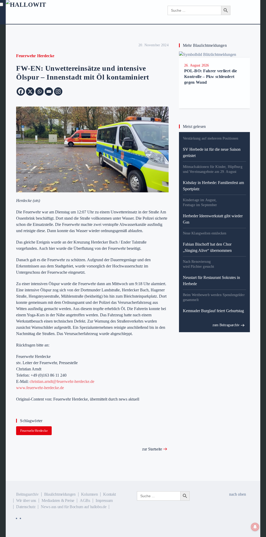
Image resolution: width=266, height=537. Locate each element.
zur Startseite (152, 449)
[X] (30, 91)
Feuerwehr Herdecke (34, 431)
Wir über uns (26, 500)
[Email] (49, 91)
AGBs (85, 500)
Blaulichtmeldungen (60, 494)
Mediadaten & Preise (58, 500)
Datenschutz (25, 507)
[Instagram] (58, 91)
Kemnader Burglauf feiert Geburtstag (213, 311)
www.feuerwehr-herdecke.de (40, 387)
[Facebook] (21, 91)
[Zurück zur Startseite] (49, 10)
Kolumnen (89, 494)
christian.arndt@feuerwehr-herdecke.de (62, 381)
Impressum (104, 500)
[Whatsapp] (39, 91)
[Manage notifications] (255, 527)
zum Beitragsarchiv (226, 325)
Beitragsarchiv (27, 494)
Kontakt (109, 494)
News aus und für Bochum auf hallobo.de (73, 507)
